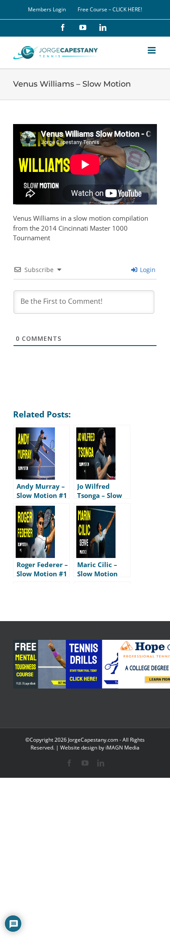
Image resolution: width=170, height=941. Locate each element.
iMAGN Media (122, 747)
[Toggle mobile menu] (152, 50)
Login (147, 269)
